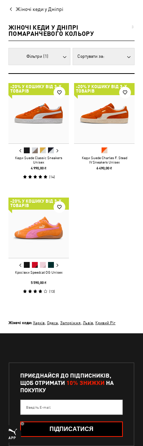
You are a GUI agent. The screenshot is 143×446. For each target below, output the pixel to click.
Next (57, 151)
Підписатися (72, 429)
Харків (39, 322)
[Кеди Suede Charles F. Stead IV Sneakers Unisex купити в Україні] (104, 113)
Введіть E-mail (38, 407)
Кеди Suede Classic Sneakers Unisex (38, 159)
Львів (88, 322)
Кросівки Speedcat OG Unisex (39, 272)
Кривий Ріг (105, 322)
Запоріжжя (70, 322)
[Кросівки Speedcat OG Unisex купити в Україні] (38, 228)
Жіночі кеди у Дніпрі (39, 9)
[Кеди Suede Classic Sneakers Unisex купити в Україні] (38, 113)
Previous (20, 151)
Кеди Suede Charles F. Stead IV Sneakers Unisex (104, 159)
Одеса (52, 322)
